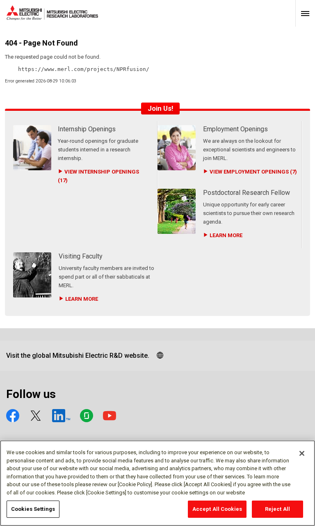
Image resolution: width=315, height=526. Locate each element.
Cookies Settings (33, 509)
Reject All (277, 509)
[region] (157, 483)
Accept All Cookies (217, 509)
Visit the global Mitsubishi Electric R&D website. (77, 355)
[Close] (302, 453)
